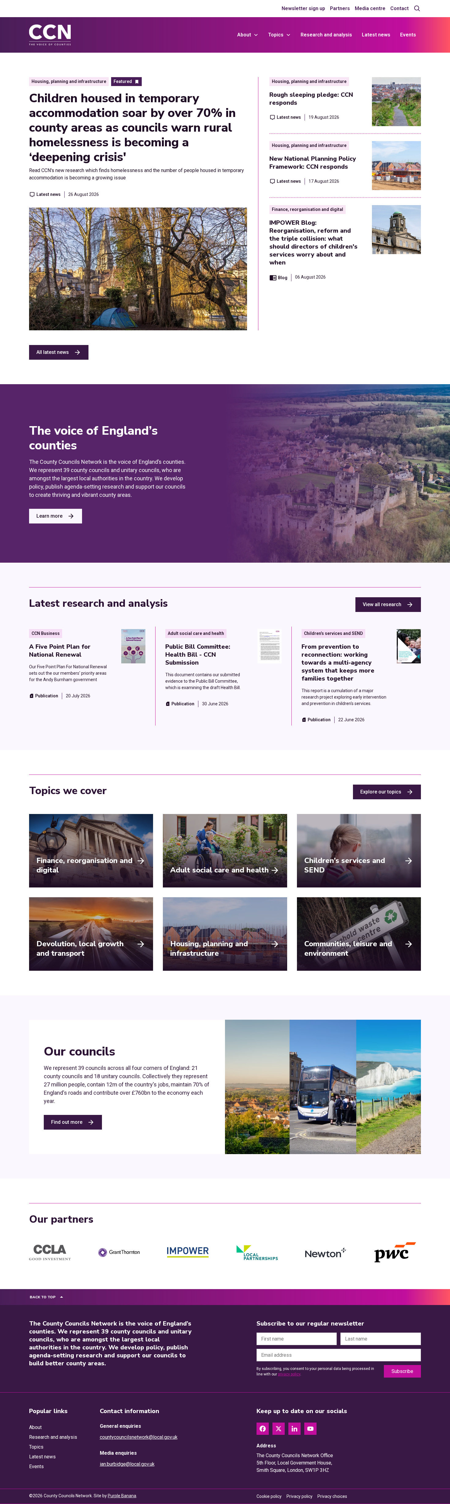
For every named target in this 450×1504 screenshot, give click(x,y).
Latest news (376, 35)
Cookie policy (269, 1496)
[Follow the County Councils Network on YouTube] (310, 1429)
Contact (399, 8)
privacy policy (289, 1374)
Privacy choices (332, 1496)
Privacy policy (300, 1496)
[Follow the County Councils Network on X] (278, 1429)
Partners (340, 8)
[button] (247, 35)
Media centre (370, 8)
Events (408, 35)
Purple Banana (122, 1495)
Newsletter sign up (303, 8)
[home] (50, 35)
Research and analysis (326, 35)
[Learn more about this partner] (50, 1253)
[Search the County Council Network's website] (417, 8)
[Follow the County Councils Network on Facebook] (263, 1429)
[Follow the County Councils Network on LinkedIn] (294, 1429)
